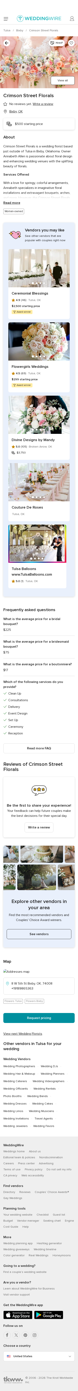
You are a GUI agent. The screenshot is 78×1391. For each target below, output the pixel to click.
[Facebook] (7, 1335)
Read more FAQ (39, 748)
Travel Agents (44, 1118)
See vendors (39, 934)
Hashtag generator (49, 1243)
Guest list (59, 1214)
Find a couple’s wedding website (25, 1272)
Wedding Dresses (15, 1103)
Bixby (20, 30)
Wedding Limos (13, 1111)
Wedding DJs (49, 1066)
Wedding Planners (52, 1073)
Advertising (46, 1163)
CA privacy (10, 1175)
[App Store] (17, 1318)
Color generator (14, 1255)
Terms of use (12, 1169)
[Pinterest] (25, 1335)
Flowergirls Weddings (30, 366)
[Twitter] (16, 1335)
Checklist (43, 1214)
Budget (8, 1220)
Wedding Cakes (42, 1103)
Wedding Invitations (16, 1118)
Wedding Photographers (19, 1066)
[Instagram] (34, 1335)
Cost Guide (10, 1226)
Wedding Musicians (41, 1111)
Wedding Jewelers (15, 1126)
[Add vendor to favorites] (71, 43)
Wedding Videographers (48, 1081)
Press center (26, 1163)
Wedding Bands (37, 1096)
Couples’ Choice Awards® (52, 1192)
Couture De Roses (27, 507)
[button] (39, 807)
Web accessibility (32, 1175)
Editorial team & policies (19, 1157)
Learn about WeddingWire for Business (29, 1288)
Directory (9, 1192)
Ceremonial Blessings (30, 293)
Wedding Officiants (15, 1088)
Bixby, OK (16, 111)
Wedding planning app (18, 1243)
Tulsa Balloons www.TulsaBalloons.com (32, 571)
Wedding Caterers (15, 1081)
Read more (11, 203)
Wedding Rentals (44, 1088)
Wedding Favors (43, 1126)
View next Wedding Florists (22, 1034)
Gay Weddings (12, 1198)
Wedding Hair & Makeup (19, 1073)
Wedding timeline (45, 1249)
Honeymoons (62, 1255)
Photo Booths (12, 1096)
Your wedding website (17, 1214)
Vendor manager (28, 1220)
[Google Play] (48, 1318)
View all (63, 80)
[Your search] (6, 43)
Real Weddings (38, 1255)
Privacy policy (33, 1169)
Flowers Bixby (34, 1001)
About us (35, 1151)
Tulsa (7, 30)
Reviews (25, 1192)
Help (25, 1226)
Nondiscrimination (51, 1157)
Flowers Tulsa (13, 1001)
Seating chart (52, 1220)
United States (22, 1356)
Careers (8, 1163)
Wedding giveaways (16, 1249)
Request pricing (39, 1018)
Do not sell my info (59, 1169)
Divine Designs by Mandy (33, 440)
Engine (69, 1220)
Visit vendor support (16, 1294)
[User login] (72, 18)
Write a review (39, 827)
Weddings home (14, 1151)
